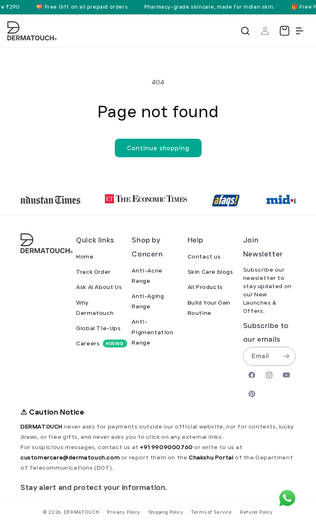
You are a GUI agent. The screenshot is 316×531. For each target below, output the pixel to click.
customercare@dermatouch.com (71, 457)
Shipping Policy (166, 512)
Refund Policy (256, 512)
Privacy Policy (123, 512)
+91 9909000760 (166, 447)
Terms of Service (211, 512)
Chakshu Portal (212, 457)
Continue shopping (158, 148)
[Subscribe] (286, 356)
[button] (245, 31)
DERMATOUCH (82, 512)
